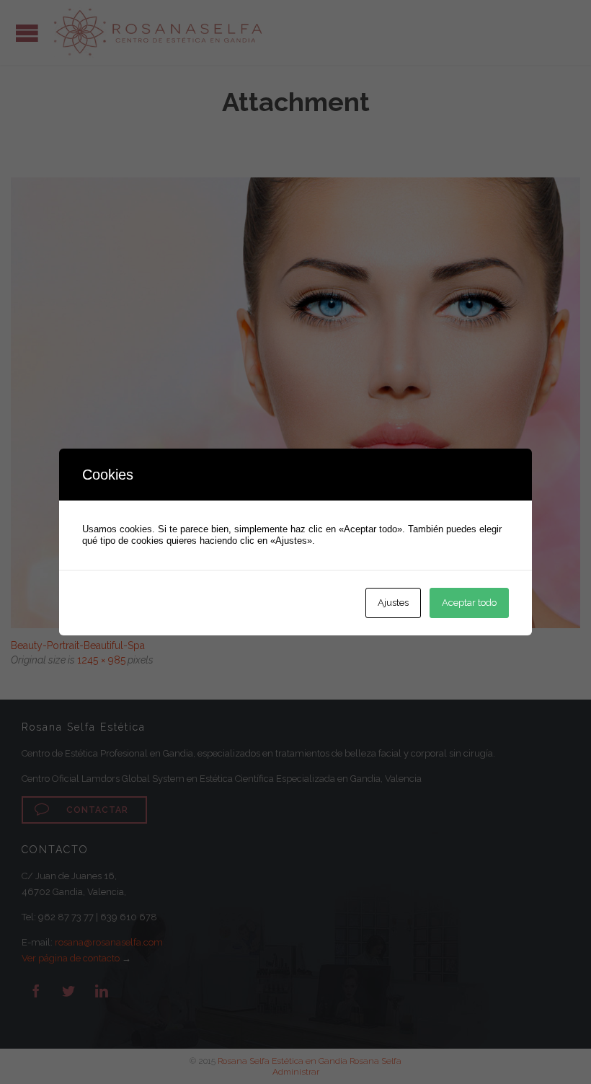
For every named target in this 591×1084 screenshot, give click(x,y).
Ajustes (393, 602)
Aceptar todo (469, 602)
